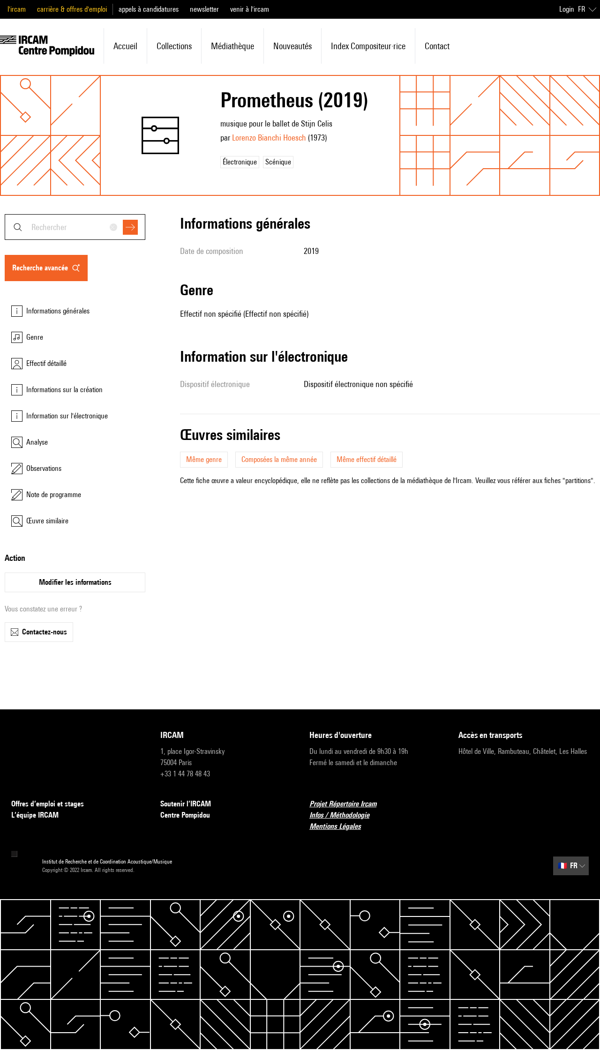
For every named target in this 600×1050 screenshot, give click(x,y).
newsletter (204, 9)
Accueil (125, 46)
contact (437, 46)
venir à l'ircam (249, 9)
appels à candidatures (149, 9)
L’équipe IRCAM (35, 815)
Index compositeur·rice (368, 46)
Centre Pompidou (185, 815)
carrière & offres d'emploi (72, 9)
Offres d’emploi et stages (47, 803)
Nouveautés (292, 46)
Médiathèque (232, 46)
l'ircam (17, 9)
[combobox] (75, 227)
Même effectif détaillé (367, 459)
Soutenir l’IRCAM (185, 803)
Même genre (204, 459)
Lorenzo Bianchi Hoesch (269, 137)
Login (566, 9)
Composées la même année (279, 459)
